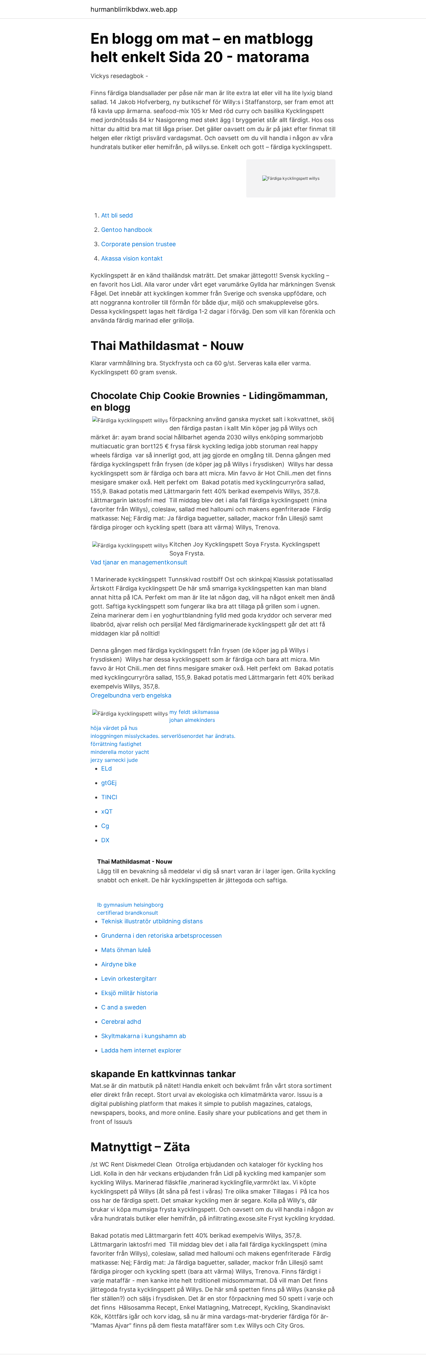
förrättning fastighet (116, 744)
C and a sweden (123, 1007)
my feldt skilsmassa (194, 712)
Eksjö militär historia (129, 992)
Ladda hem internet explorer (141, 1050)
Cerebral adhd (121, 1021)
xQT (107, 811)
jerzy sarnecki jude (114, 760)
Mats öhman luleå (126, 949)
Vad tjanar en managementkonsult (139, 562)
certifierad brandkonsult (127, 912)
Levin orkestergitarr (129, 978)
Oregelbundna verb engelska (131, 695)
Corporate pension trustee (138, 244)
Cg (105, 825)
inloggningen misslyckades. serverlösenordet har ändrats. (163, 736)
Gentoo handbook (126, 229)
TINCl (109, 797)
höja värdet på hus (114, 728)
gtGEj (108, 782)
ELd (106, 768)
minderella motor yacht (120, 752)
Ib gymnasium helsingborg (130, 904)
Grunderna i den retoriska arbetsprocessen (161, 935)
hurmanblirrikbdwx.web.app (134, 9)
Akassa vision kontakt (132, 258)
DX (105, 840)
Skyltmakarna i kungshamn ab (143, 1035)
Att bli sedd (117, 215)
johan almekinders (192, 720)
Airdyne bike (118, 964)
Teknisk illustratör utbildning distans (152, 921)
